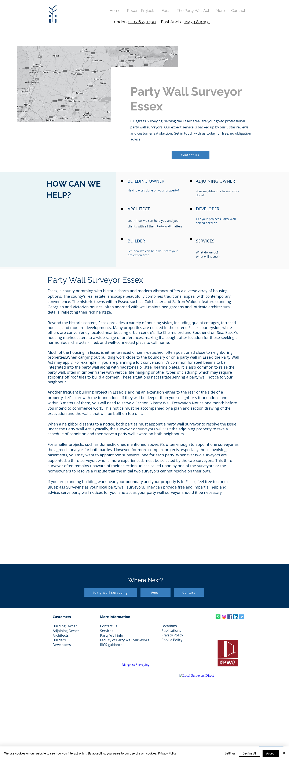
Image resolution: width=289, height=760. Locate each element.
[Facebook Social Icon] (229, 616)
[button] (220, 10)
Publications (171, 630)
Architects (61, 635)
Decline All (249, 753)
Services (106, 630)
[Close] (283, 753)
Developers (62, 644)
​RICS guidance (111, 644)
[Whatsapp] (218, 616)
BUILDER (136, 241)
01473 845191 (197, 21)
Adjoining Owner (66, 630)
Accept (270, 753)
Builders (59, 640)
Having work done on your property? (153, 190)
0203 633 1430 (142, 21)
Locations (169, 626)
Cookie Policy (171, 639)
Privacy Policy (167, 753)
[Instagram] (224, 616)
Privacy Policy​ (172, 635)
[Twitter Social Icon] (241, 616)
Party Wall (164, 226)
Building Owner (65, 626)
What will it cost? (208, 257)
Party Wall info (111, 635)
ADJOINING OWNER (215, 181)
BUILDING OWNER (146, 181)
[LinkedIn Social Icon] (235, 616)
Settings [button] (230, 753)
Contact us (108, 626)
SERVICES (205, 241)
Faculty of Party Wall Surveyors (124, 640)
